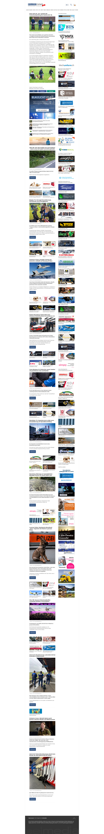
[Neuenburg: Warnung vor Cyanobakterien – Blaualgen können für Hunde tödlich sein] (42, 484)
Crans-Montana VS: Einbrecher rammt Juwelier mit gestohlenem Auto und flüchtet (42, 370)
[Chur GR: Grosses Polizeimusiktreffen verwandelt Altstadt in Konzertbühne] (42, 611)
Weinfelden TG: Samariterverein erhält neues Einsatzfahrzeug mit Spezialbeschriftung (41, 421)
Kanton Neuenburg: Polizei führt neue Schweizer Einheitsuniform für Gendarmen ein (42, 315)
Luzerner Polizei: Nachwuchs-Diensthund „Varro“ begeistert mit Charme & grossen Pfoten (40, 529)
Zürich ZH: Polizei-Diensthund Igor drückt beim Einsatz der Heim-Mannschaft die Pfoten (42, 754)
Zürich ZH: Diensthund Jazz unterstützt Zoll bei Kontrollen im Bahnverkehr (42, 655)
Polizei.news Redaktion (37, 169)
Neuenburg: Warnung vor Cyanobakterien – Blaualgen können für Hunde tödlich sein (41, 474)
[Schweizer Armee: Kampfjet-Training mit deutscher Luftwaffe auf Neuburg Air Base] (42, 270)
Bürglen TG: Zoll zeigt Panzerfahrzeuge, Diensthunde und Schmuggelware (40, 200)
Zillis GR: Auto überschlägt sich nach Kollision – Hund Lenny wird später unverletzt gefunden (42, 148)
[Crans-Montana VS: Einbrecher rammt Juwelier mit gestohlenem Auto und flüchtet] (42, 379)
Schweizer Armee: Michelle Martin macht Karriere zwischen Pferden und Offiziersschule (42, 719)
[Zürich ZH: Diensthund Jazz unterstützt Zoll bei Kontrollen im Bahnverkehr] (42, 675)
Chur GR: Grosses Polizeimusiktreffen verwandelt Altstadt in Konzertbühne (39, 600)
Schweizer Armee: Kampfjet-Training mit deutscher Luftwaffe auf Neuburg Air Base (40, 260)
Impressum (31, 818)
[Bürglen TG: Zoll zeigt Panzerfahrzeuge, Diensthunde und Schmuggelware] (42, 212)
